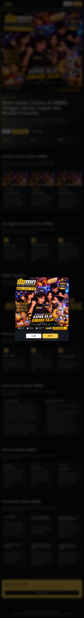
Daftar (50, 336)
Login (33, 336)
